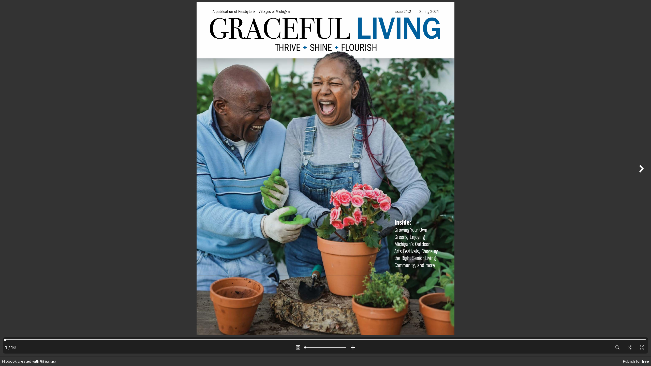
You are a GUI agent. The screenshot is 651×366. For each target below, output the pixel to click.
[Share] (630, 347)
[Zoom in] (353, 347)
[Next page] (641, 178)
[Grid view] (298, 347)
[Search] (617, 347)
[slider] (325, 347)
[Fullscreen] (642, 347)
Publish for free (636, 361)
